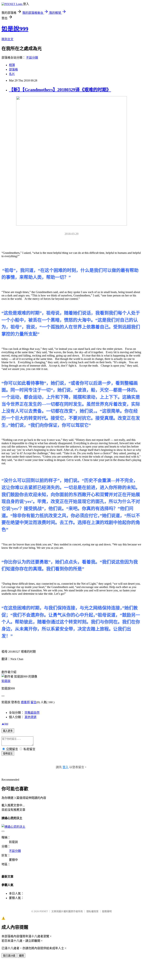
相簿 (12, 65)
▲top (4, 723)
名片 (12, 74)
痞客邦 (25, 702)
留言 (33, 702)
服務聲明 (107, 911)
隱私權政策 (92, 911)
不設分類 (32, 57)
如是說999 (14, 28)
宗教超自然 (32, 712)
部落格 (13, 69)
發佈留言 (8, 753)
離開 (21, 955)
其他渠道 (30, 717)
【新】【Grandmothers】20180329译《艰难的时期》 (60, 89)
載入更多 (8, 730)
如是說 (5, 681)
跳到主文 (7, 39)
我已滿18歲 (9, 955)
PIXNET (43, 911)
